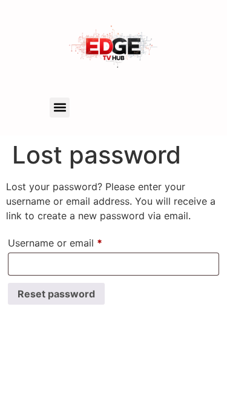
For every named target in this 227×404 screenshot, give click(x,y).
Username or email (75, 241)
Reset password (56, 294)
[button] (60, 108)
